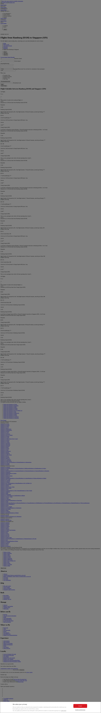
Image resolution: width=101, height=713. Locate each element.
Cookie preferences (80, 710)
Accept (80, 706)
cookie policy (63, 710)
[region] (50, 707)
